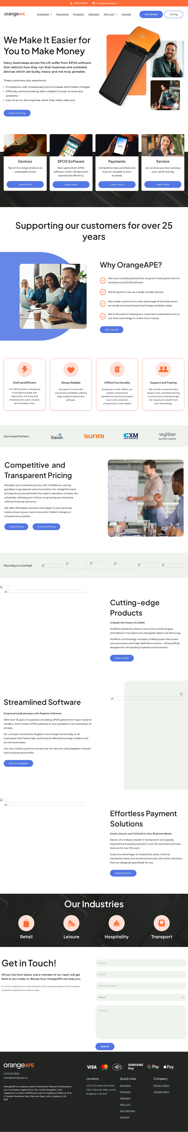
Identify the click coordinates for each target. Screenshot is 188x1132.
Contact (126, 14)
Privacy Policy (161, 1085)
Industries (43, 14)
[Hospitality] (117, 923)
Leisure (71, 936)
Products (78, 14)
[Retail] (26, 923)
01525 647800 (12, 1073)
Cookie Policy (161, 1092)
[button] (44, 14)
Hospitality (117, 936)
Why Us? (109, 14)
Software (93, 14)
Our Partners (127, 1110)
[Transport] (162, 923)
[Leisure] (71, 923)
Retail (26, 936)
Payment (125, 1085)
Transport (161, 936)
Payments (62, 14)
